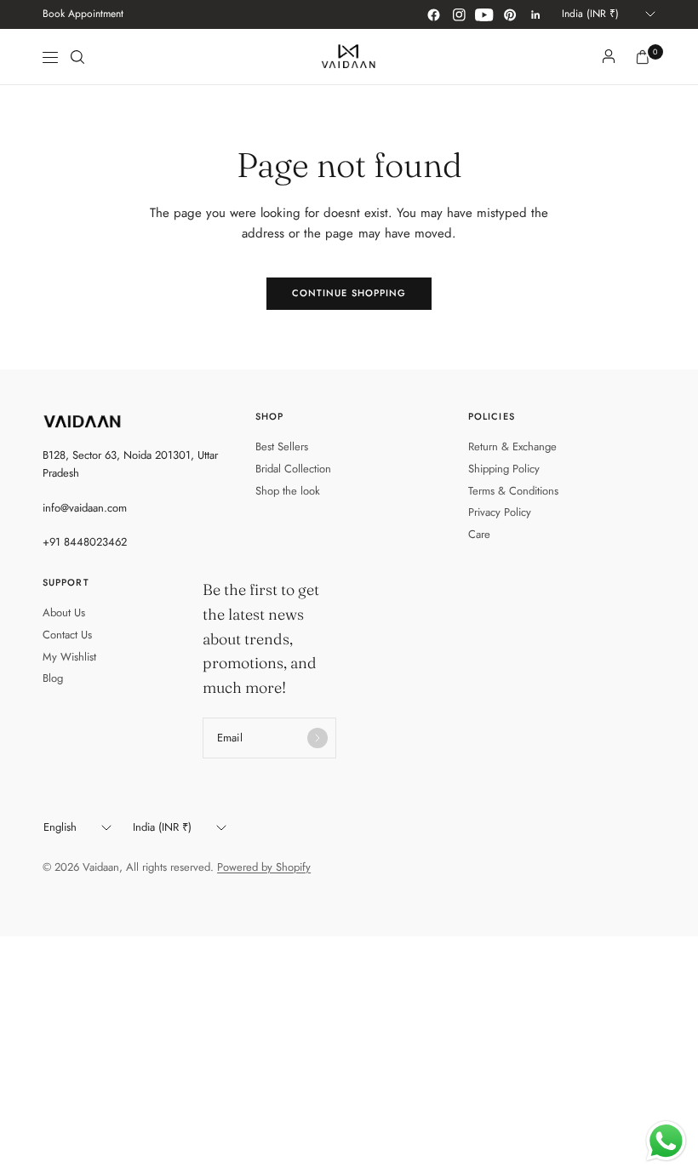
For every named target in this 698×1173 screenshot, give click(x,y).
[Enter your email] (317, 738)
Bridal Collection (293, 469)
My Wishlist (69, 657)
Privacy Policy (499, 512)
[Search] (77, 57)
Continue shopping (349, 293)
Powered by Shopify (264, 867)
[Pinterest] (510, 14)
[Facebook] (433, 14)
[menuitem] (83, 14)
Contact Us (67, 635)
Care (479, 534)
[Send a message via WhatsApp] (666, 1141)
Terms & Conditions (513, 491)
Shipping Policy (504, 469)
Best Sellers (281, 446)
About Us (64, 612)
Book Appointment (83, 13)
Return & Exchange (512, 446)
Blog (53, 678)
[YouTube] (484, 14)
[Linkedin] (535, 14)
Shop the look (287, 491)
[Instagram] (459, 14)
